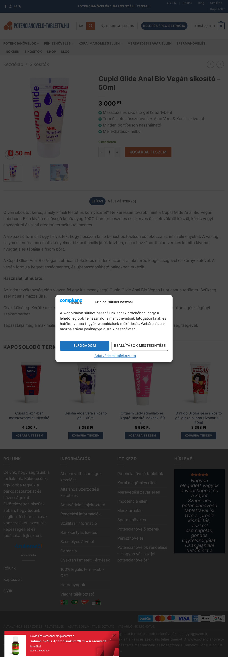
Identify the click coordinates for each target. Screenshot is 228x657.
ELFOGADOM (84, 345)
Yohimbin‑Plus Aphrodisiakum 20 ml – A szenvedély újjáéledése (70, 641)
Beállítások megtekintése (140, 345)
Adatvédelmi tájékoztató (115, 355)
